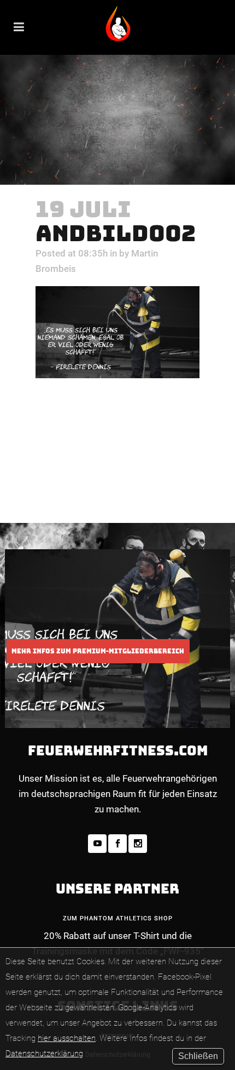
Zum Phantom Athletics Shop (118, 918)
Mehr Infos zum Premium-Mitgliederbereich (97, 651)
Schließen (198, 1056)
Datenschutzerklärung (44, 1053)
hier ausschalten (67, 1038)
